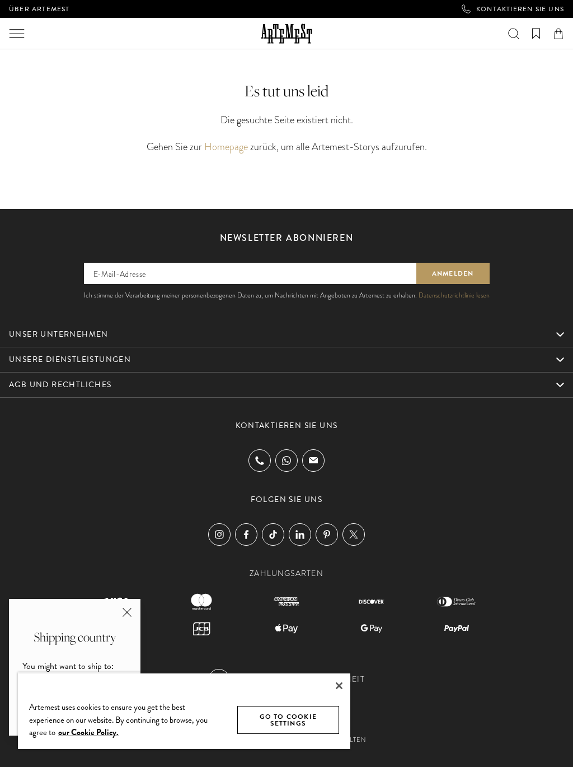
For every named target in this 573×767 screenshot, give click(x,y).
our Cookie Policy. (88, 732)
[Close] (339, 685)
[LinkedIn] (300, 534)
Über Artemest (39, 8)
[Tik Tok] (273, 534)
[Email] (313, 460)
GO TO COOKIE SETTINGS (288, 720)
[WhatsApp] (286, 460)
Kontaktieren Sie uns (520, 8)
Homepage (226, 147)
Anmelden (453, 273)
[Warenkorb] (558, 33)
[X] (353, 534)
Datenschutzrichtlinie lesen (454, 295)
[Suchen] (513, 33)
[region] (184, 710)
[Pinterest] (326, 534)
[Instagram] (219, 534)
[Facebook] (246, 534)
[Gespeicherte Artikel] (536, 33)
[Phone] (259, 460)
